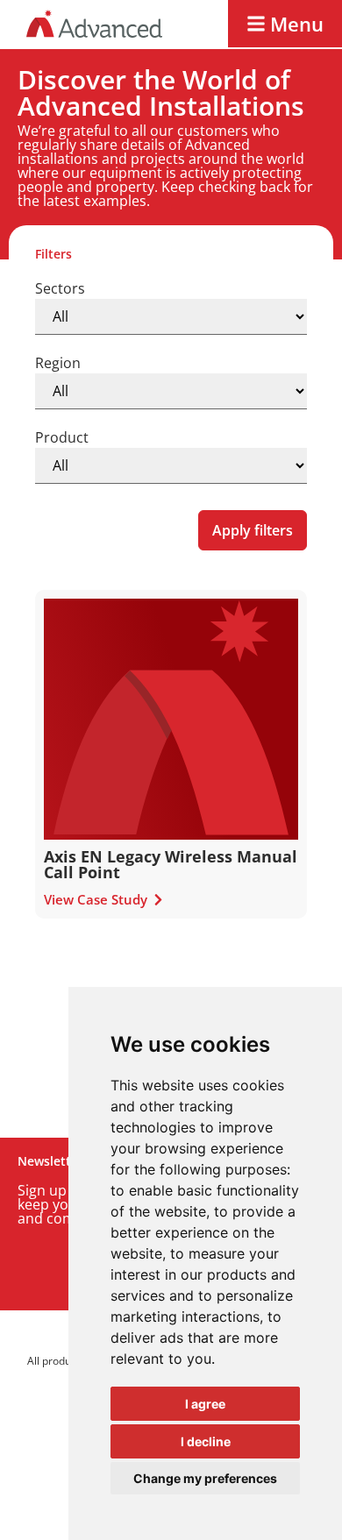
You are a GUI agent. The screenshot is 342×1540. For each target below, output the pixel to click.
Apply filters (252, 530)
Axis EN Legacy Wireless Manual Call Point (170, 864)
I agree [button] (205, 1403)
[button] (285, 23)
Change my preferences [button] (205, 1478)
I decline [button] (206, 1441)
